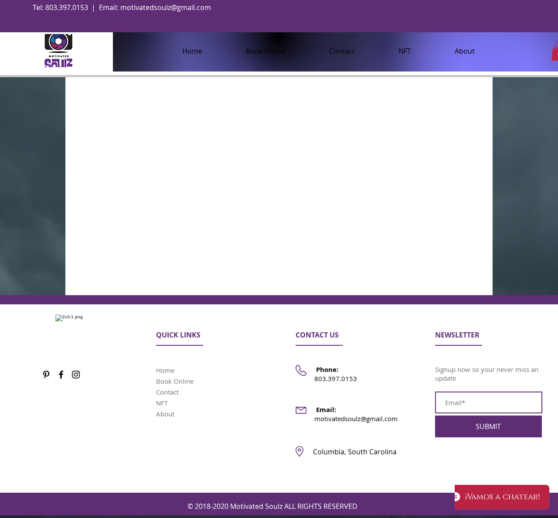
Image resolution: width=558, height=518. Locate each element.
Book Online (175, 381)
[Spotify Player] (493, 491)
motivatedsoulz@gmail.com (165, 7)
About (165, 413)
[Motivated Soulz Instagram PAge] (76, 374)
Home (165, 370)
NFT (162, 403)
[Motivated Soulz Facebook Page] (61, 374)
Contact (167, 392)
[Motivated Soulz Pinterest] (46, 374)
